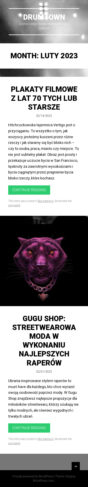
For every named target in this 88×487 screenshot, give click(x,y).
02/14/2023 (44, 115)
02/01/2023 (44, 371)
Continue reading (29, 190)
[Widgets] (76, 466)
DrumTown (44, 17)
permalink (14, 205)
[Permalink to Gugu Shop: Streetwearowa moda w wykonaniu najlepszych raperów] (44, 265)
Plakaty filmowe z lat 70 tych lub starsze (44, 98)
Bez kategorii (46, 201)
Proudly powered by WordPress (32, 476)
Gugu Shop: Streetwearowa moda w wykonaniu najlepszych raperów (44, 340)
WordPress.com (43, 480)
